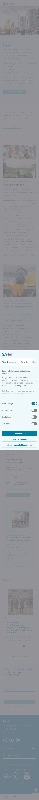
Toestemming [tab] (9, 362)
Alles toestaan (19, 434)
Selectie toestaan (19, 439)
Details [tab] (24, 362)
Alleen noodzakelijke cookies (19, 445)
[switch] (34, 410)
